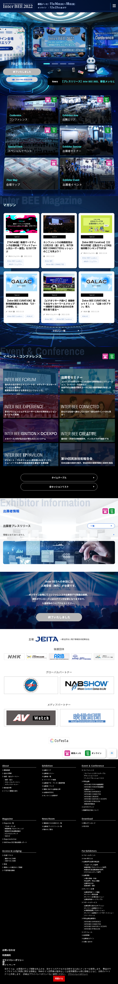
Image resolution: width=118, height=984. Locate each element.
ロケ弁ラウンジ (88, 807)
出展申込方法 (88, 883)
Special (7, 836)
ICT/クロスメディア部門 (92, 872)
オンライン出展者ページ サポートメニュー (99, 913)
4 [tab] (71, 63)
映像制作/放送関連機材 (13, 831)
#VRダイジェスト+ (15, 264)
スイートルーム (89, 915)
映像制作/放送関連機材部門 (93, 870)
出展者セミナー (48, 773)
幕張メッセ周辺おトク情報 (13, 867)
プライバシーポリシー (13, 960)
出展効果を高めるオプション (94, 906)
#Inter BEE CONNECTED (55, 264)
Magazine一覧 (9, 823)
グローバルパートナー (12, 782)
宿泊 (5, 864)
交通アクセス (8, 855)
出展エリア (47, 770)
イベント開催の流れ (11, 791)
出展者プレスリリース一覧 (52, 826)
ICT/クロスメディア (11, 833)
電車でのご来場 (10, 858)
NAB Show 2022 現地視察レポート (15, 842)
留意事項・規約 (89, 886)
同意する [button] (59, 979)
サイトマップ (8, 965)
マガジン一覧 (59, 330)
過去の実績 (8, 773)
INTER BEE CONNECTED (92, 794)
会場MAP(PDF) (48, 792)
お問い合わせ (87, 942)
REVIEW (86, 826)
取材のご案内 (48, 829)
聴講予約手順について (91, 810)
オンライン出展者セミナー (93, 908)
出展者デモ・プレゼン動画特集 (54, 783)
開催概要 (7, 770)
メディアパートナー (11, 784)
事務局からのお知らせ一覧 (52, 823)
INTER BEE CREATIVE (91, 797)
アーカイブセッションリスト (94, 778)
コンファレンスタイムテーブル (95, 773)
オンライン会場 (88, 889)
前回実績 (86, 935)
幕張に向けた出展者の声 (51, 789)
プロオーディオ (10, 826)
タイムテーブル (59, 477)
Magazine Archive (10, 839)
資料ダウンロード (89, 823)
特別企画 (86, 781)
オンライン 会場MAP (50, 795)
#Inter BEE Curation (14, 261)
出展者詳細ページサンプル (93, 899)
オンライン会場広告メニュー (94, 897)
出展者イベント (48, 786)
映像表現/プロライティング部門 (95, 867)
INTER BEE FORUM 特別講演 (93, 787)
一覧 (92, 525)
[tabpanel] (59, 42)
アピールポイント (89, 855)
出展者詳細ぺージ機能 (92, 892)
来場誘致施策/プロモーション (94, 910)
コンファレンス (88, 770)
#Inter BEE (48, 261)
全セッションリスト (59, 486)
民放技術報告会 (89, 804)
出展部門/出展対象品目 (91, 861)
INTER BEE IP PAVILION (92, 801)
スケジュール (87, 932)
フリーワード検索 (49, 780)
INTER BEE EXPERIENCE (92, 792)
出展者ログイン (88, 938)
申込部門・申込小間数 (92, 881)
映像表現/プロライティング (14, 829)
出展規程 (86, 875)
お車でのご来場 (10, 861)
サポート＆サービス (90, 902)
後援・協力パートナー (11, 776)
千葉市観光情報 (9, 870)
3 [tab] (63, 63)
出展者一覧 (47, 776)
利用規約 (6, 955)
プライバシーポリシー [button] (78, 974)
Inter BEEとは (88, 858)
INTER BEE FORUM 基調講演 (93, 784)
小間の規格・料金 (90, 878)
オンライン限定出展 (91, 894)
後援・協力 (8, 780)
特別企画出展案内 (89, 918)
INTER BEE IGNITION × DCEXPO (95, 799)
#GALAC (30, 316)
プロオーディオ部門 (91, 865)
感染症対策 (8, 788)
